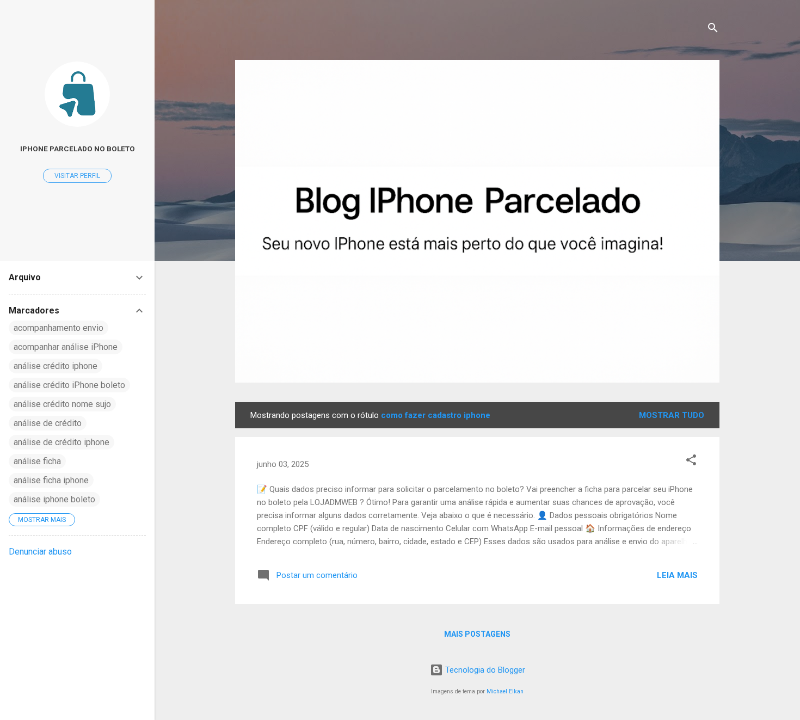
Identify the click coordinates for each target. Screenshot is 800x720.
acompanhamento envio (58, 328)
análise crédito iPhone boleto (69, 385)
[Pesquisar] (712, 29)
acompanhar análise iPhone (66, 347)
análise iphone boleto (54, 499)
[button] (691, 461)
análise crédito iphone (55, 366)
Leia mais (677, 575)
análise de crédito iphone (61, 442)
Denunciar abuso (40, 551)
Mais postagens (477, 634)
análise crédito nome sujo (62, 404)
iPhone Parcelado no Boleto (77, 148)
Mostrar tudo (671, 415)
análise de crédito (48, 423)
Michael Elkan (505, 691)
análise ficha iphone (51, 480)
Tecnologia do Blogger (484, 670)
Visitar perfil (77, 176)
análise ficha (37, 461)
